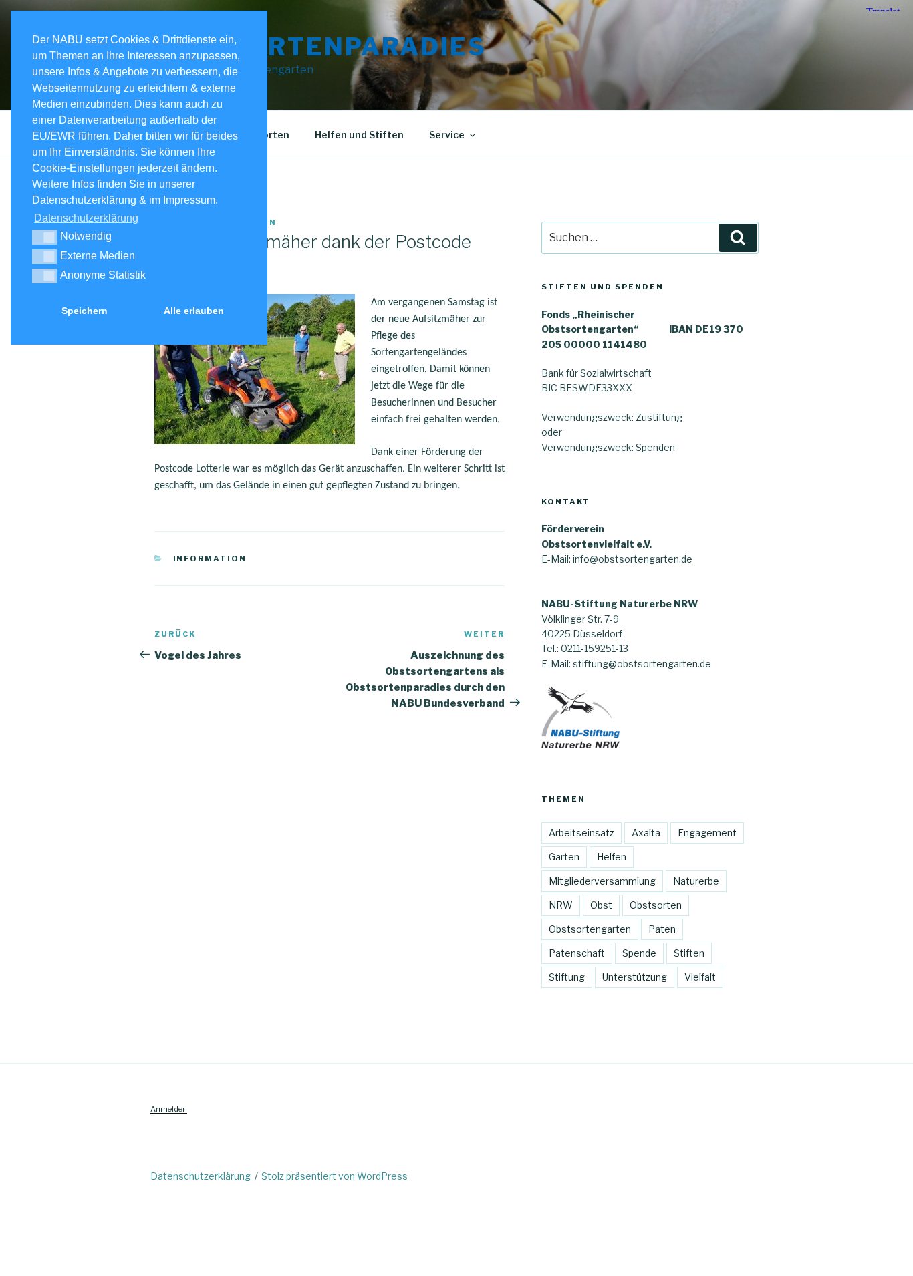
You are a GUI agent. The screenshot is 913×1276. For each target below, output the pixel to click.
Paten (662, 929)
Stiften (689, 953)
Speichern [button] (84, 310)
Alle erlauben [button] (194, 310)
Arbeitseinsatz (581, 832)
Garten (564, 856)
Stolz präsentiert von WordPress (334, 1176)
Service (447, 134)
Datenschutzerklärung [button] (86, 218)
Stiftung (567, 977)
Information (210, 558)
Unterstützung (634, 977)
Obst (601, 905)
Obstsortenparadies (320, 46)
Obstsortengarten (590, 929)
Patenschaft (577, 953)
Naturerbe (696, 881)
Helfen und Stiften (359, 134)
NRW (561, 905)
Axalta (646, 832)
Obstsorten (656, 905)
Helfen (611, 856)
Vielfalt (700, 977)
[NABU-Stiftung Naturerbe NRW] (580, 744)
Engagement (707, 832)
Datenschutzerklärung (200, 1176)
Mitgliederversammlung (602, 881)
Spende (639, 953)
